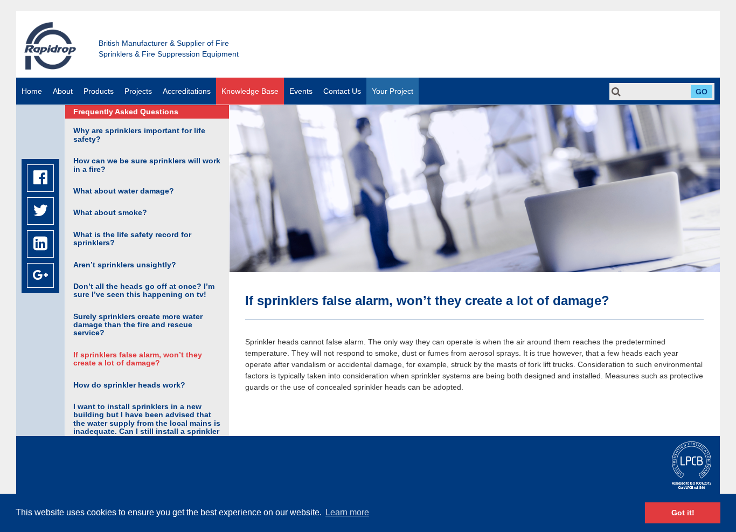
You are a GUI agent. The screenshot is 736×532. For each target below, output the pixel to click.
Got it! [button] (683, 512)
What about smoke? (110, 212)
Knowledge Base (250, 91)
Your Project (392, 91)
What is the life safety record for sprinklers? (132, 238)
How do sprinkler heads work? (129, 385)
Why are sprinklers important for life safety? (139, 134)
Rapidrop (50, 46)
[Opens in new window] (40, 178)
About (63, 91)
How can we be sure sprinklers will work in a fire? (146, 164)
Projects (138, 91)
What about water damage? (123, 190)
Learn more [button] (347, 512)
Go (701, 91)
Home (32, 91)
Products (99, 91)
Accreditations (187, 91)
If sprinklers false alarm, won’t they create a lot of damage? (137, 358)
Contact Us (342, 91)
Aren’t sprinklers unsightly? (124, 264)
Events (301, 91)
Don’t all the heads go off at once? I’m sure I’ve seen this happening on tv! (143, 290)
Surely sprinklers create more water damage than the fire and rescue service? (138, 324)
